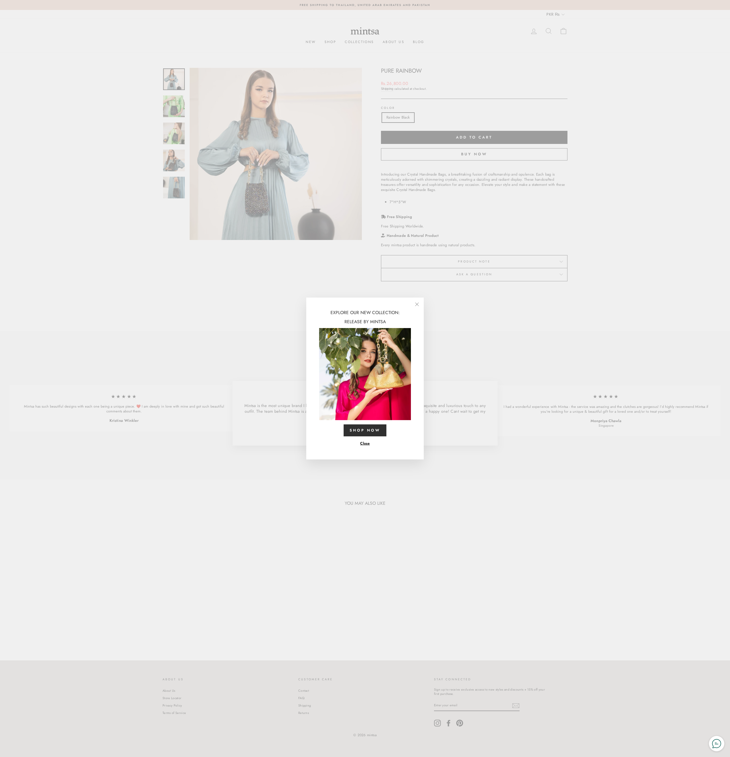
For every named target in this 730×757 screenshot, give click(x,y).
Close (365, 443)
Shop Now (365, 430)
